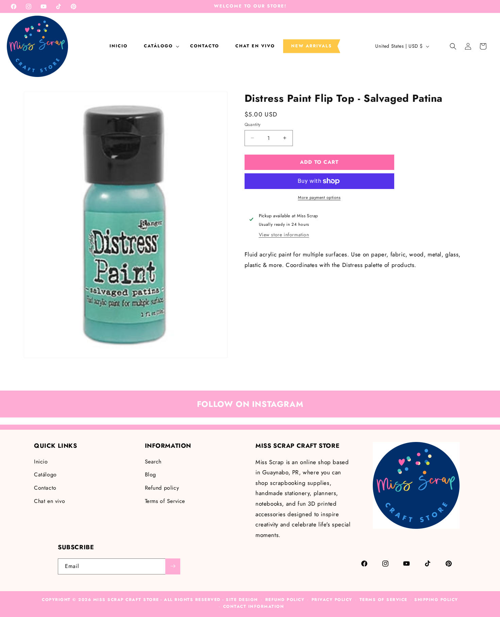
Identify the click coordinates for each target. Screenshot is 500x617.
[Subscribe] (172, 566)
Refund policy (162, 488)
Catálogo (45, 474)
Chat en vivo (49, 501)
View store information (284, 234)
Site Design (242, 600)
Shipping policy (436, 600)
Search (153, 461)
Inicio (41, 461)
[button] (159, 46)
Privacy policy (332, 600)
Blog (150, 474)
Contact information (253, 607)
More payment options (319, 197)
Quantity (253, 124)
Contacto (45, 488)
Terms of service (383, 600)
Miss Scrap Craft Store (126, 600)
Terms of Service (165, 501)
